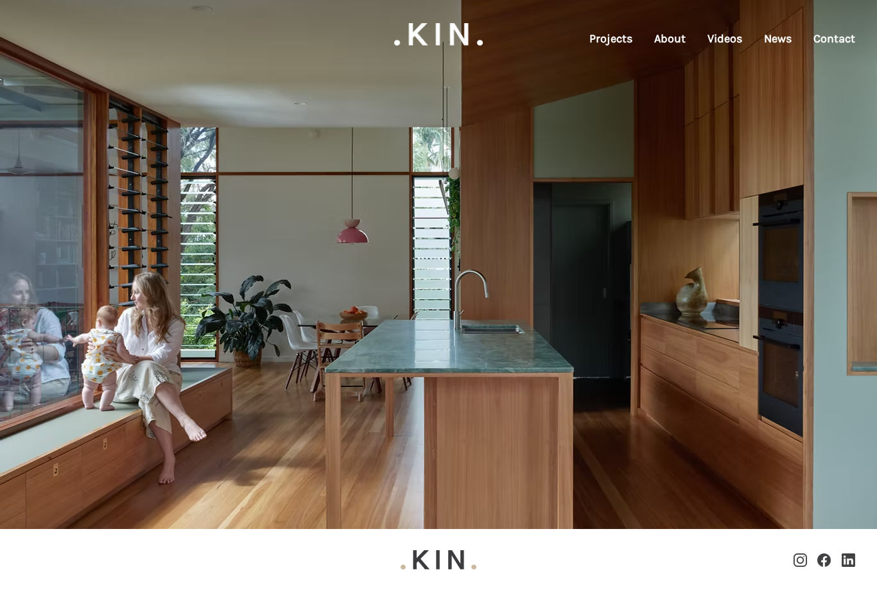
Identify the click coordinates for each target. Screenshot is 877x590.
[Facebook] (824, 560)
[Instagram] (800, 560)
